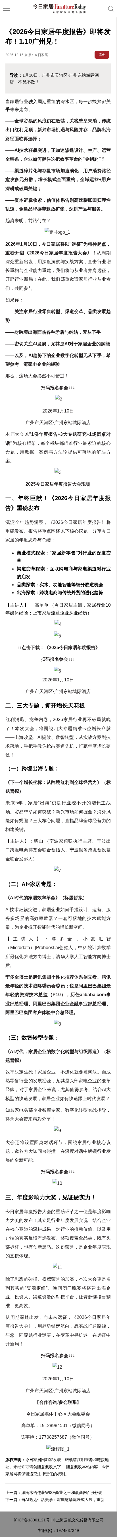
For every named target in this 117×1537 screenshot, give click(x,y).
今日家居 (41, 55)
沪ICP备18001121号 (32, 1520)
